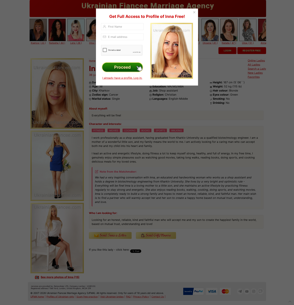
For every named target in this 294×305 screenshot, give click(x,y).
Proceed (122, 67)
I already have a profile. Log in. (122, 78)
